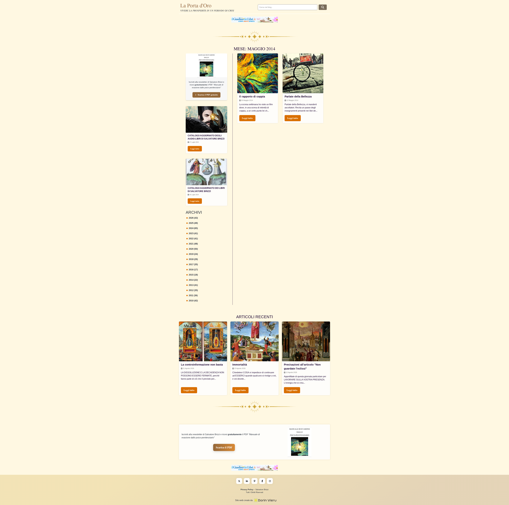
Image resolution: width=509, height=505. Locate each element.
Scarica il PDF (224, 447)
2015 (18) (193, 275)
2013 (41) (193, 285)
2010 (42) (193, 300)
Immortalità (239, 364)
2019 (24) (193, 254)
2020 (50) (193, 249)
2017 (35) (193, 264)
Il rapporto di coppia (252, 96)
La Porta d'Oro (195, 5)
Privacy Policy (247, 489)
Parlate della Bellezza (298, 96)
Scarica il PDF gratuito (208, 95)
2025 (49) (193, 223)
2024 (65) (193, 228)
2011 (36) (193, 295)
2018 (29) (193, 259)
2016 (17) (193, 269)
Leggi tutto (194, 148)
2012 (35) (193, 290)
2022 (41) (193, 238)
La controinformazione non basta (202, 364)
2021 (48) (193, 244)
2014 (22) (193, 280)
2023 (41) (193, 233)
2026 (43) (193, 218)
